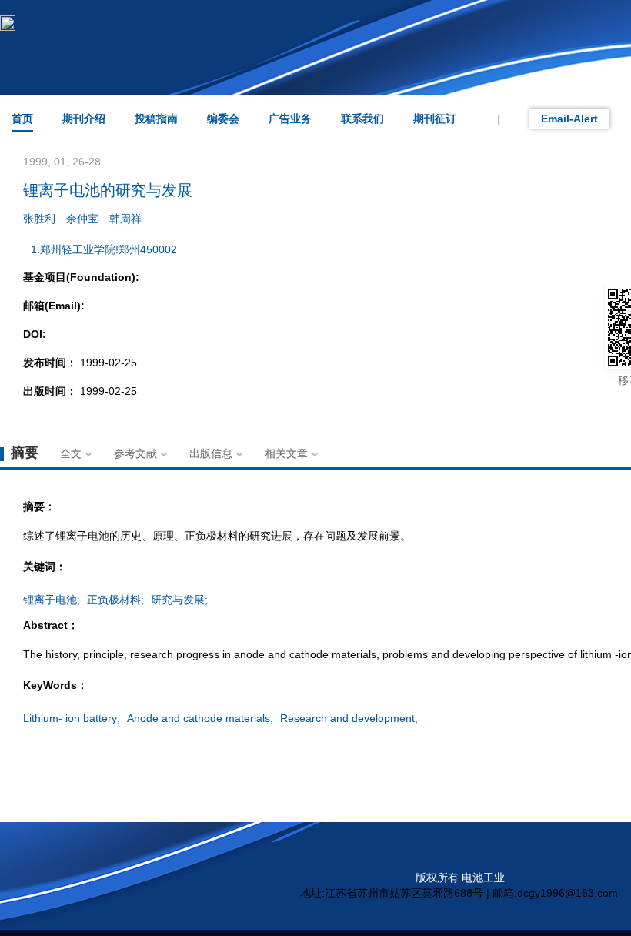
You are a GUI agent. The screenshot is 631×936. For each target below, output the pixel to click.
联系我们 (362, 118)
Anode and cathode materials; (200, 718)
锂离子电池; (51, 599)
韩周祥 (125, 218)
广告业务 (290, 118)
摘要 (24, 452)
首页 (22, 118)
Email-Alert (569, 118)
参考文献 (135, 453)
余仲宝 (82, 218)
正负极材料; (115, 599)
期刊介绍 (83, 118)
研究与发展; (179, 599)
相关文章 (286, 453)
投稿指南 (156, 118)
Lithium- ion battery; (71, 718)
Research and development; (349, 718)
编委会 (223, 118)
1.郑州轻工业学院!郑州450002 (104, 249)
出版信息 (210, 453)
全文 (71, 453)
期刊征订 (434, 118)
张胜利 (39, 218)
